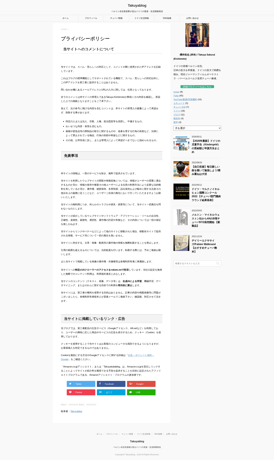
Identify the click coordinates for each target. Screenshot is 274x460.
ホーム (65, 18)
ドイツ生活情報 (141, 18)
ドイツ (176, 111)
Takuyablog (137, 5)
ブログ (176, 114)
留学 (175, 122)
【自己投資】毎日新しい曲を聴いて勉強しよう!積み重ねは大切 (206, 170)
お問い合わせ (192, 18)
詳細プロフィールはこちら (197, 86)
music (176, 92)
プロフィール (91, 18)
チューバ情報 (116, 18)
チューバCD (179, 107)
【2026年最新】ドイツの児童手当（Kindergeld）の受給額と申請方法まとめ (206, 146)
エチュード (179, 103)
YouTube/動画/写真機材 (185, 99)
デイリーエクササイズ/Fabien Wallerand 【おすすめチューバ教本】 (204, 246)
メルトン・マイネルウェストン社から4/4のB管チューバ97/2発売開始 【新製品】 (206, 220)
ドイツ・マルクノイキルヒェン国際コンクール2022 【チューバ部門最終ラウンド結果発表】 (206, 194)
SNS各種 (167, 18)
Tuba (176, 95)
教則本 (176, 118)
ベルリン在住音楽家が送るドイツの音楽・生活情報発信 (137, 447)
